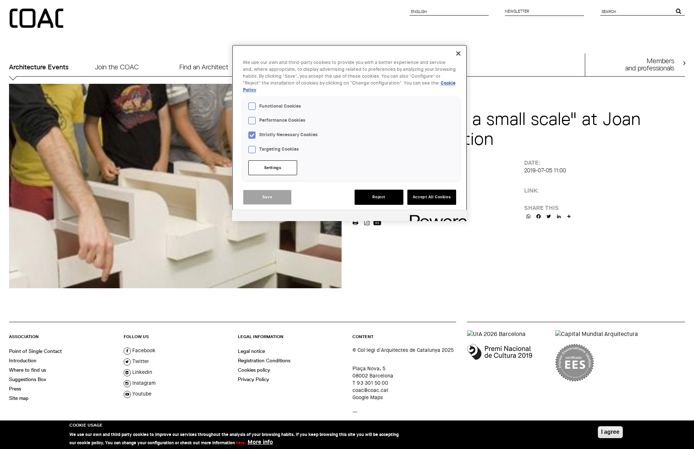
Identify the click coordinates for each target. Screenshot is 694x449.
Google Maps (367, 397)
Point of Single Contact (35, 351)
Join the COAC (117, 67)
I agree (610, 432)
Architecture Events (39, 67)
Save (267, 197)
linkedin (141, 372)
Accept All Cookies (432, 197)
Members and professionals (649, 64)
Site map (19, 398)
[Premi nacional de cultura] (508, 362)
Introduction (23, 360)
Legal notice (251, 351)
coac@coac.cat (370, 390)
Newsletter (517, 11)
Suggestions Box (27, 379)
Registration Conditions (264, 360)
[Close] (458, 53)
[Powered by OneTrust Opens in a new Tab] (435, 216)
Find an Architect (203, 67)
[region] (349, 133)
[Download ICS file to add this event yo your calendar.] (377, 221)
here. (241, 442)
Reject (378, 197)
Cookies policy (254, 370)
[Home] (37, 18)
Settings (273, 167)
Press (15, 388)
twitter (140, 361)
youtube (141, 393)
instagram (143, 383)
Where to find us (27, 370)
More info (260, 442)
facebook (143, 350)
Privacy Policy (253, 379)
